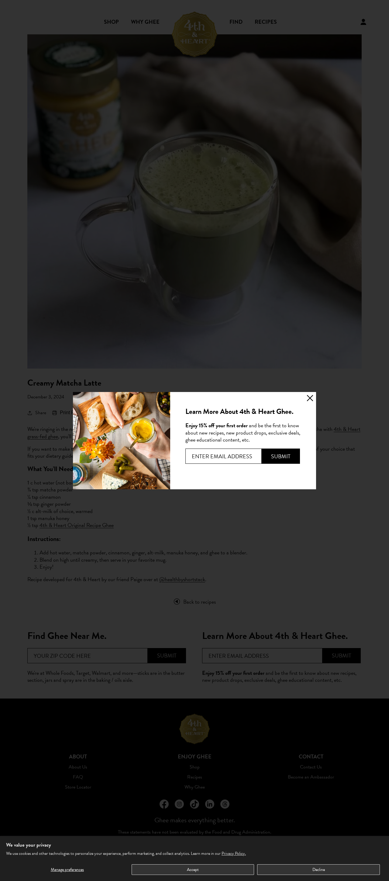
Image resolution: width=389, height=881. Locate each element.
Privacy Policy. (234, 853)
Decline (318, 869)
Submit (281, 456)
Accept (193, 869)
